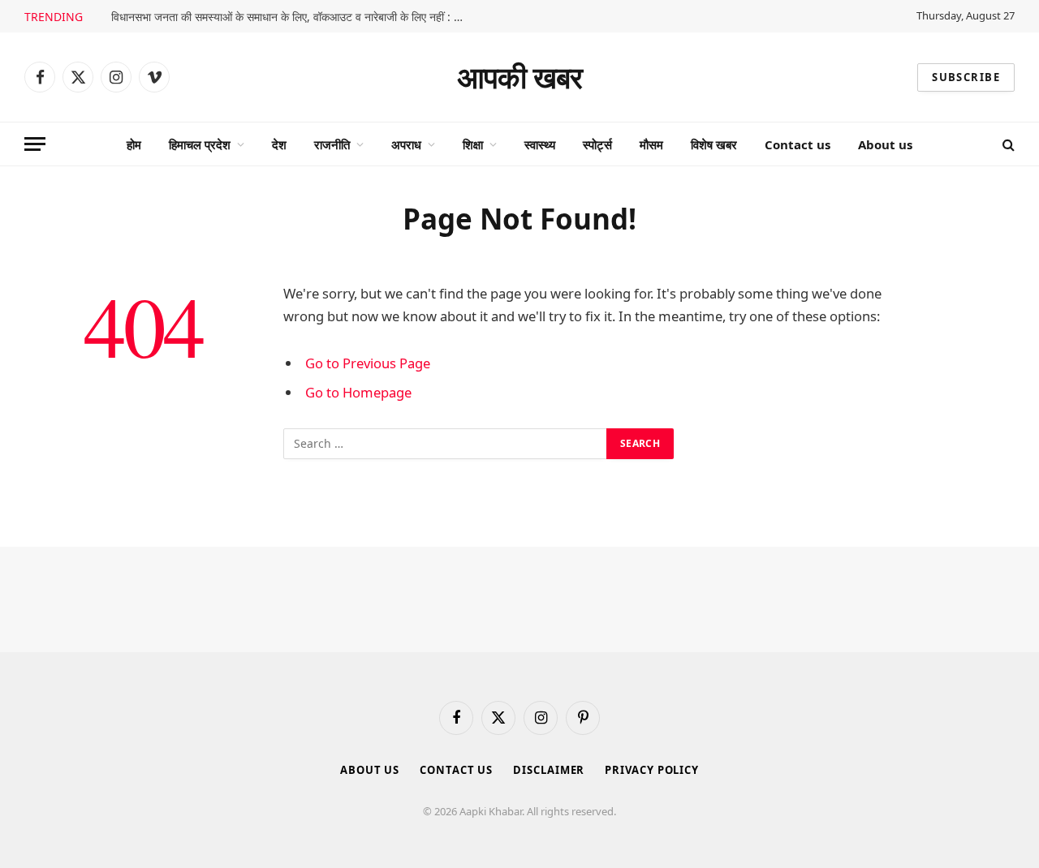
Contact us (797, 144)
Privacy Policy (652, 770)
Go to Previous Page (367, 363)
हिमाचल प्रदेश (200, 144)
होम (134, 144)
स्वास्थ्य (539, 144)
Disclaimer (548, 770)
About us (885, 144)
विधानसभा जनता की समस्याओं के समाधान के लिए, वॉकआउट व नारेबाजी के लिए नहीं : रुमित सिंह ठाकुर (293, 17)
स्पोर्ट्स (597, 144)
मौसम (651, 144)
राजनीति (332, 144)
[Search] (1007, 144)
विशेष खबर (714, 144)
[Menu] (34, 144)
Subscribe (966, 77)
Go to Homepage (358, 392)
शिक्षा (473, 144)
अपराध (406, 144)
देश (279, 144)
